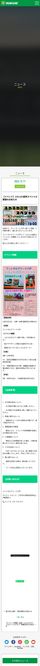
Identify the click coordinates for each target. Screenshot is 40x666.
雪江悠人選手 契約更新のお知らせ (19, 611)
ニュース (20, 186)
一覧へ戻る (20, 617)
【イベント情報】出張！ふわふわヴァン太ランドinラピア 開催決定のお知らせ (20, 624)
